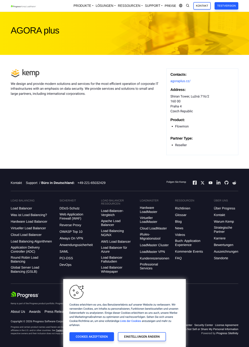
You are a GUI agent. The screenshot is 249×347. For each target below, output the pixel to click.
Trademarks (61, 330)
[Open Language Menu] (180, 6)
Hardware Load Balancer (29, 221)
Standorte (221, 258)
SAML (64, 251)
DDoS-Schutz (70, 208)
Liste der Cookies (130, 321)
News (179, 228)
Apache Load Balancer (110, 223)
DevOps (65, 265)
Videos (180, 235)
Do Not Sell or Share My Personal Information (210, 329)
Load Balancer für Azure (114, 249)
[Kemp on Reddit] (234, 183)
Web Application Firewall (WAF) (71, 216)
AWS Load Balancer (116, 241)
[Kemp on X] (202, 183)
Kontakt (202, 5)
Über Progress (224, 208)
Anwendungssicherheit (76, 245)
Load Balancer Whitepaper (111, 269)
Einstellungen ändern (142, 336)
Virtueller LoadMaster (148, 220)
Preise (170, 6)
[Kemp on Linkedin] (218, 183)
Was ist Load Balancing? (29, 215)
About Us (18, 312)
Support (152, 5)
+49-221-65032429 (91, 183)
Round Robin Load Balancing (24, 259)
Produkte (82, 5)
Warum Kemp (224, 221)
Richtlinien (182, 208)
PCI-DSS (66, 258)
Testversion (226, 5)
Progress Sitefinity (227, 333)
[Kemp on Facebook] (195, 183)
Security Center (203, 325)
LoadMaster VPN (152, 252)
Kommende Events (189, 251)
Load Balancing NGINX (112, 233)
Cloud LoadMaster (153, 228)
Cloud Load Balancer (26, 235)
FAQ (178, 258)
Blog (178, 221)
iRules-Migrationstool (150, 236)
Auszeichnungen (226, 251)
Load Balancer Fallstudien (111, 259)
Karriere (219, 238)
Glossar (181, 215)
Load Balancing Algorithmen (31, 241)
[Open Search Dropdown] (187, 6)
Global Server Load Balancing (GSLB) (25, 269)
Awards (35, 312)
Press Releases (57, 312)
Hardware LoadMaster (148, 209)
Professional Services (149, 266)
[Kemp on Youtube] (210, 183)
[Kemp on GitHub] (226, 183)
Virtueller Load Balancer (28, 228)
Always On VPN (71, 238)
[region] (124, 313)
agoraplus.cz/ (180, 81)
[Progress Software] (25, 295)
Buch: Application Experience (187, 243)
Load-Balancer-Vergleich (112, 213)
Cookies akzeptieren (92, 336)
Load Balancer (21, 208)
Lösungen (104, 5)
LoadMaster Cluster (154, 245)
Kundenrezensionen (154, 258)
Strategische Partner (223, 229)
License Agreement (226, 325)
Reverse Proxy (70, 225)
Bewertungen (223, 245)
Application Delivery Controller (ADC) (25, 249)
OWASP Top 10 (71, 232)
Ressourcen (129, 5)
